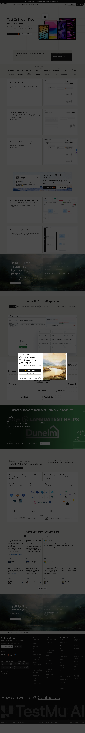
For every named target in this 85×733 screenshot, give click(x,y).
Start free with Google (31, 370)
